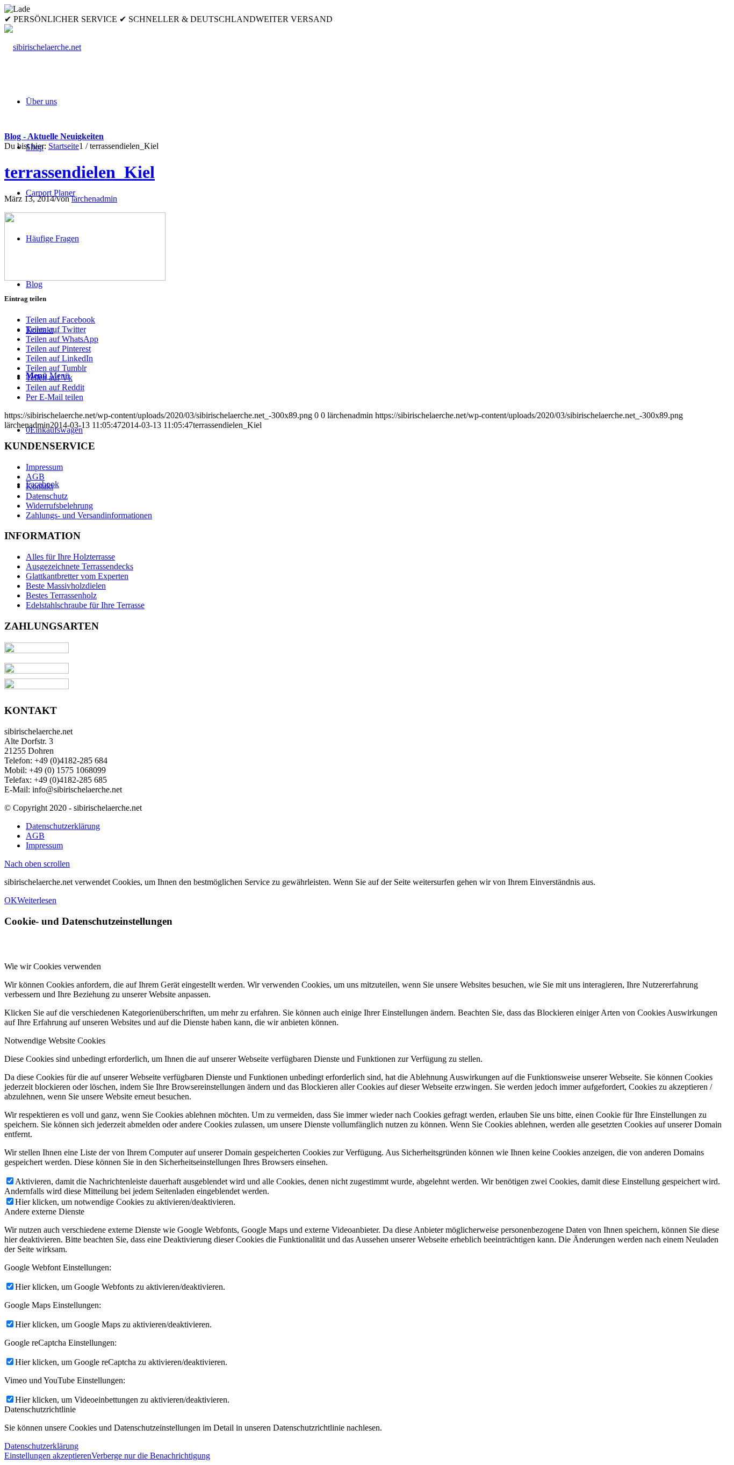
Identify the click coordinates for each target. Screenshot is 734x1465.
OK (10, 900)
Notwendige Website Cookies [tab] (54, 1040)
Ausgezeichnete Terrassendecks (79, 566)
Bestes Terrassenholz (61, 595)
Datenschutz (47, 496)
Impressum (44, 466)
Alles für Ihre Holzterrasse (70, 556)
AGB (35, 476)
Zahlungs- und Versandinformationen (89, 515)
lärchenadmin (94, 198)
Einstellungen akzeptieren (47, 1455)
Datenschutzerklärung (41, 1445)
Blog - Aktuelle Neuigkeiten (54, 136)
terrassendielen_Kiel (79, 172)
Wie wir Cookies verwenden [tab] (52, 966)
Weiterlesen (36, 900)
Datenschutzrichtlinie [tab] (40, 1409)
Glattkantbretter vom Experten (77, 576)
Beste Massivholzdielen (66, 585)
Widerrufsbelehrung (59, 505)
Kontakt (39, 486)
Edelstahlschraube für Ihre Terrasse (85, 605)
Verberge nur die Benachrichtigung (150, 1455)
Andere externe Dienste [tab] (44, 1211)
